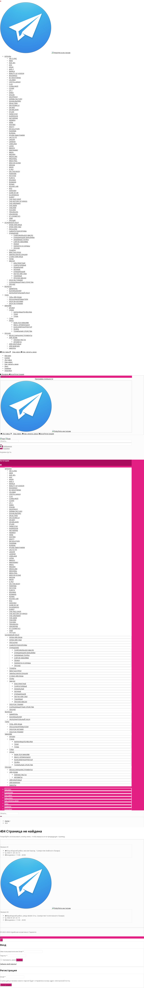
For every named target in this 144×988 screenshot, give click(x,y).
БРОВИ (12, 308)
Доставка (8, 360)
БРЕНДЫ (7, 56)
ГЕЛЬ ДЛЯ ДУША (15, 297)
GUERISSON (13, 116)
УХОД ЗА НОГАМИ (16, 301)
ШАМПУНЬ (13, 289)
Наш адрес (8, 362)
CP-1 (10, 90)
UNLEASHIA (13, 214)
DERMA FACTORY (15, 99)
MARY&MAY (13, 150)
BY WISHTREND (15, 78)
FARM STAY (13, 114)
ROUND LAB (13, 186)
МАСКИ (12, 261)
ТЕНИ (16, 314)
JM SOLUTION (14, 129)
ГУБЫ (11, 318)
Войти (19, 960)
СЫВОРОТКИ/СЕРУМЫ (18, 231)
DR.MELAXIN (13, 110)
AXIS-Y (11, 69)
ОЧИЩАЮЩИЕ (19, 271)
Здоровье (8, 370)
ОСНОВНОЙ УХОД (11, 222)
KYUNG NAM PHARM (17, 135)
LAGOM (12, 139)
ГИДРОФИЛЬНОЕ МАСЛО (23, 235)
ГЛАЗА (11, 310)
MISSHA (12, 165)
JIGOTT (11, 127)
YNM (11, 218)
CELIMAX (12, 80)
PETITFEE (12, 176)
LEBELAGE (13, 144)
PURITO (12, 178)
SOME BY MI (13, 193)
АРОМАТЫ (18, 342)
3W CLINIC (13, 58)
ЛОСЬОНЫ (13, 229)
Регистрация (6, 985)
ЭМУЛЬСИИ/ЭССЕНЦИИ (18, 254)
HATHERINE (13, 118)
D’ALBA (12, 95)
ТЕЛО (6, 295)
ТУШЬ (16, 316)
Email (3, 977)
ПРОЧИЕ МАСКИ (20, 278)
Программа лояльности (32, 379)
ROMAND (12, 182)
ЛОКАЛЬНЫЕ (18, 267)
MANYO (12, 148)
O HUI (11, 169)
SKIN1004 (12, 191)
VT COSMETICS (14, 216)
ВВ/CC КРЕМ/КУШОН (22, 325)
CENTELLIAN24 (14, 82)
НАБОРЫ (12, 348)
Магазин (7, 356)
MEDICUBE (13, 156)
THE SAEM (13, 205)
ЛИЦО (11, 320)
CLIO (11, 84)
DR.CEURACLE (14, 105)
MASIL (11, 152)
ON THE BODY (14, 171)
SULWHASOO (14, 195)
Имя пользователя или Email (12, 951)
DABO (11, 93)
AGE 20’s (12, 63)
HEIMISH (12, 120)
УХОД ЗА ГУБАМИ (16, 280)
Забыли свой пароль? (8, 964)
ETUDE (11, 112)
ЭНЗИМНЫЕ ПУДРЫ (21, 240)
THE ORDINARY (15, 203)
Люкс (6, 366)
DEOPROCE (13, 97)
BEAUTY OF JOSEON (16, 73)
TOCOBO (12, 210)
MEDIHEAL (13, 159)
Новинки (7, 368)
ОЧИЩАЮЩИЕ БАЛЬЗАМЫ (24, 237)
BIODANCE (13, 75)
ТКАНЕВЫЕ (18, 276)
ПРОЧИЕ (12, 220)
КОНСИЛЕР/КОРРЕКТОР (23, 327)
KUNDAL (12, 133)
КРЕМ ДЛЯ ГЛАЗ (15, 227)
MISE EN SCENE (15, 163)
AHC (10, 65)
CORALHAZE (13, 86)
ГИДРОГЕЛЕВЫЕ (20, 265)
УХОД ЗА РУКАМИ (16, 303)
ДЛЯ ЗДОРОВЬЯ (15, 344)
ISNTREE (12, 124)
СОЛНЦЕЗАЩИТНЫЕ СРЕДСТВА (21, 282)
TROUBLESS (13, 212)
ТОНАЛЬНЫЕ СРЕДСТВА (23, 331)
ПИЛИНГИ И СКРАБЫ (22, 246)
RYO (10, 188)
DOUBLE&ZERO (15, 101)
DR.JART (12, 107)
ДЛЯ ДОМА (13, 338)
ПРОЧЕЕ (17, 248)
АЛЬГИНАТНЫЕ (19, 263)
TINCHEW (12, 208)
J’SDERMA (12, 131)
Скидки (7, 358)
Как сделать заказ (11, 364)
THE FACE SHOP (15, 199)
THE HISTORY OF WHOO (18, 201)
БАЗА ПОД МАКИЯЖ (21, 323)
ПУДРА (16, 329)
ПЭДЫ (11, 259)
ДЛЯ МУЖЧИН (14, 346)
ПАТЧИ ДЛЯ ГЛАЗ (20, 274)
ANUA (11, 67)
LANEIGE (12, 142)
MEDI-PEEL (13, 161)
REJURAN (12, 180)
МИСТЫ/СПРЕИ (15, 252)
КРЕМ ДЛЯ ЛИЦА (15, 225)
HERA (11, 122)
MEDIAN (12, 154)
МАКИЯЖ (7, 306)
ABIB (11, 61)
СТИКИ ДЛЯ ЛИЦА (16, 257)
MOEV (11, 167)
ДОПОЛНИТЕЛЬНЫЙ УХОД (19, 293)
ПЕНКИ (16, 244)
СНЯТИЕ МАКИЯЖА (21, 242)
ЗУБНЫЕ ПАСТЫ (20, 340)
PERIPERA (12, 173)
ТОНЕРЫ (12, 250)
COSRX (11, 88)
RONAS (11, 184)
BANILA (12, 71)
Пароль (3, 956)
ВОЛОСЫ (7, 286)
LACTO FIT (13, 137)
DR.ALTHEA (13, 103)
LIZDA (11, 146)
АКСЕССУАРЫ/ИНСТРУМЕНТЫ (20, 335)
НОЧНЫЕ (17, 269)
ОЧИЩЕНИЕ (13, 233)
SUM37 (11, 197)
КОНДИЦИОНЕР (15, 291)
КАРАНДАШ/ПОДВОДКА (23, 312)
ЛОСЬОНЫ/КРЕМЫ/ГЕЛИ (18, 299)
